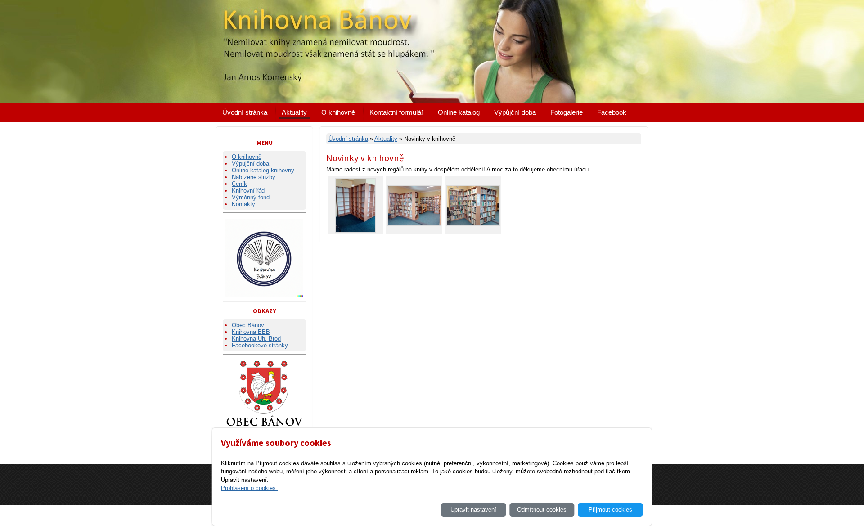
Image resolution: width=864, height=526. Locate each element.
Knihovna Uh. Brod (256, 338)
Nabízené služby (253, 177)
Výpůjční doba (515, 112)
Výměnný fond (251, 197)
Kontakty (243, 204)
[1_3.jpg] (414, 224)
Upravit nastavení (473, 509)
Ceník (239, 183)
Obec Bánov (248, 325)
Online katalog (459, 112)
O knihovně (338, 112)
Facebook (611, 112)
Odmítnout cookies (542, 509)
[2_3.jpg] (473, 224)
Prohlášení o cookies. (249, 488)
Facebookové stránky (260, 345)
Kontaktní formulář (396, 112)
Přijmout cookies (610, 509)
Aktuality (294, 112)
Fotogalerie (566, 112)
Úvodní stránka (244, 112)
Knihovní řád (248, 190)
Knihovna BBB (251, 331)
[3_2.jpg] (355, 230)
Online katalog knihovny (263, 170)
